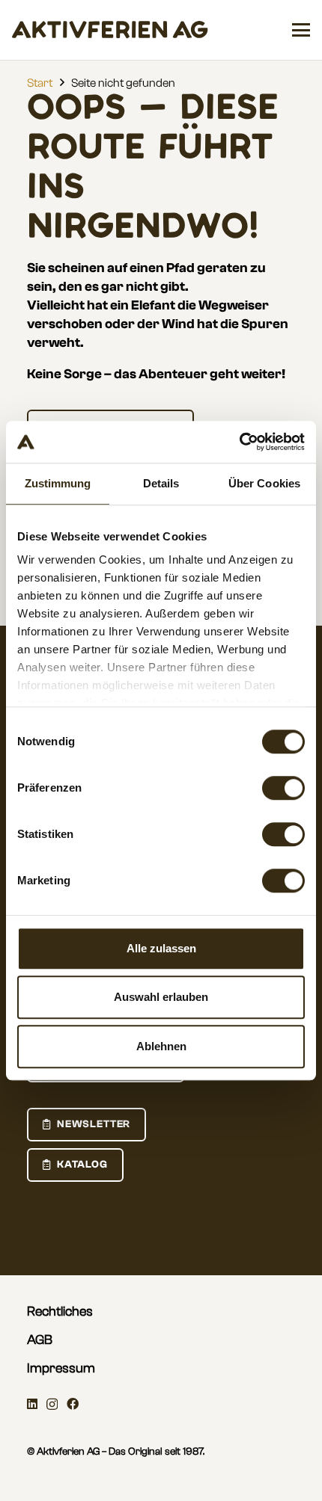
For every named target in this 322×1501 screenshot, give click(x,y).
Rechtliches (60, 1311)
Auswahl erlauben (161, 996)
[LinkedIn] (32, 1404)
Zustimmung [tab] (58, 483)
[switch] (283, 788)
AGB (39, 1340)
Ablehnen (161, 1046)
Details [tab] (161, 483)
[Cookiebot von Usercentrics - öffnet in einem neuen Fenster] (239, 441)
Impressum (61, 1368)
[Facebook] (73, 1404)
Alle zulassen (161, 948)
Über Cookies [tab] (264, 483)
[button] (301, 30)
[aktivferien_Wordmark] (110, 30)
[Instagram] (52, 1404)
